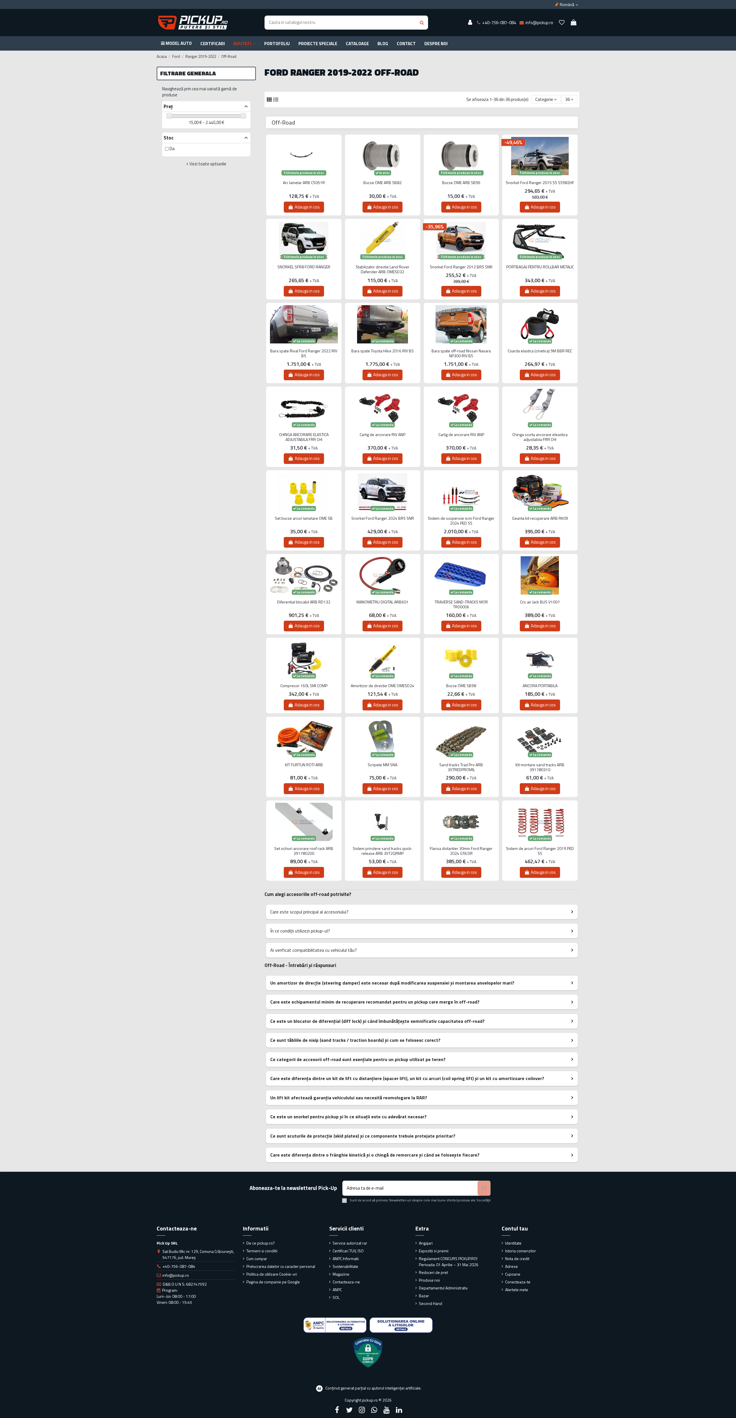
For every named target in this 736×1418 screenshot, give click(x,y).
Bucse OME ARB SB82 (382, 182)
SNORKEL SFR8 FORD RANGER (303, 267)
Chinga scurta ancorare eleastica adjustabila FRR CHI (540, 437)
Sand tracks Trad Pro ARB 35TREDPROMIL (461, 767)
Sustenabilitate (345, 1266)
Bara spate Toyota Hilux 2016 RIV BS (382, 351)
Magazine (341, 1274)
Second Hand (430, 1303)
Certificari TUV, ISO (348, 1251)
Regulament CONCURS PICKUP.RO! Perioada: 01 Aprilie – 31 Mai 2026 (448, 1261)
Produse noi (429, 1280)
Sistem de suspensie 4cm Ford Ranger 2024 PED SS (461, 521)
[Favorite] (562, 23)
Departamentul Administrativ (443, 1288)
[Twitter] (349, 1409)
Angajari (426, 1243)
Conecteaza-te (517, 1282)
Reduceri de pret (433, 1272)
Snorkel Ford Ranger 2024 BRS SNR (382, 518)
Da (172, 148)
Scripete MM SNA (382, 764)
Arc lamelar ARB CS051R (304, 182)
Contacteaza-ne (346, 1282)
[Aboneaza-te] (484, 1188)
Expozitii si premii (433, 1251)
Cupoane (512, 1274)
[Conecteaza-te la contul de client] (470, 23)
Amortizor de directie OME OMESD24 (382, 685)
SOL (336, 1297)
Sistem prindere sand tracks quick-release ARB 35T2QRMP (383, 851)
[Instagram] (361, 1409)
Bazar (424, 1296)
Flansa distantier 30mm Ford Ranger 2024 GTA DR (461, 851)
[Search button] (421, 23)
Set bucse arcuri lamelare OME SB (304, 518)
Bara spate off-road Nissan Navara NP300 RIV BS (461, 353)
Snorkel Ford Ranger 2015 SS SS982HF (540, 182)
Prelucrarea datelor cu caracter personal (280, 1266)
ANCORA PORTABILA (540, 685)
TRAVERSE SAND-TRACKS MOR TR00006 (461, 604)
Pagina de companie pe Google (273, 1282)
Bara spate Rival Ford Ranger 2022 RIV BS (303, 353)
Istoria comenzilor (520, 1251)
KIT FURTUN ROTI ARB (304, 764)
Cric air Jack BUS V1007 (540, 602)
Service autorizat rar (350, 1243)
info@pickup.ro (175, 1275)
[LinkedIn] (399, 1409)
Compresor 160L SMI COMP (303, 685)
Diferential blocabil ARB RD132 (303, 602)
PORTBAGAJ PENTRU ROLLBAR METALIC (540, 267)
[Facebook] (337, 1409)
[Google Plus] (374, 1409)
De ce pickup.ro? (260, 1243)
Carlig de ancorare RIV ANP (382, 434)
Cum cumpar (256, 1258)
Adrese (511, 1266)
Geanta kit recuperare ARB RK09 (540, 518)
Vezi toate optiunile (207, 163)
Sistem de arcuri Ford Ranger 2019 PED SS (540, 851)
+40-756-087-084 (178, 1266)
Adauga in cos (307, 207)
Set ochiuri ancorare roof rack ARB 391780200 (303, 851)
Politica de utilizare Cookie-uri (271, 1274)
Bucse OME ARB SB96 (461, 182)
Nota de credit (517, 1258)
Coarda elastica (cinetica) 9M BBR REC (540, 351)
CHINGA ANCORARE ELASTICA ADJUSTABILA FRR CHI (304, 437)
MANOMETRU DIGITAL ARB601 (382, 602)
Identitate (513, 1243)
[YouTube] (386, 1409)
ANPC (337, 1290)
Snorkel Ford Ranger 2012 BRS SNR (461, 267)
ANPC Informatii (346, 1258)
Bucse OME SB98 (461, 685)
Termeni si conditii (261, 1251)
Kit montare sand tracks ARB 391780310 (539, 767)
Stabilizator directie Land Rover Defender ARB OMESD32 (382, 269)
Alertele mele (516, 1290)
